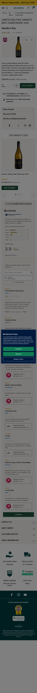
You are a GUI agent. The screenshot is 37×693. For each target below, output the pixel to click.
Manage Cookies (18, 359)
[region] (18, 346)
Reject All (18, 354)
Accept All (18, 349)
